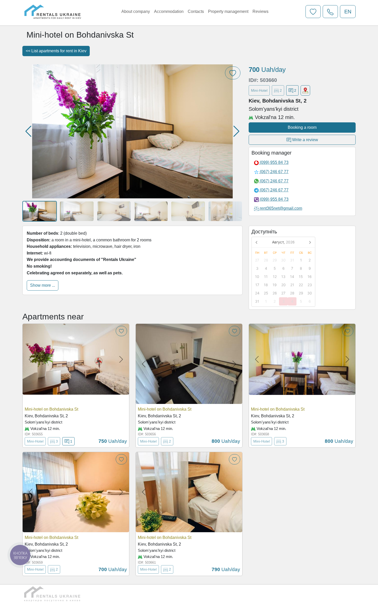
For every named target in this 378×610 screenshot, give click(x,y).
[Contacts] (330, 11)
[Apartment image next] (121, 359)
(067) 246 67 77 (274, 172)
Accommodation (169, 11)
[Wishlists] (313, 11)
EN (347, 11)
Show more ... (42, 285)
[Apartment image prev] (31, 359)
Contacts (196, 11)
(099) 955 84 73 (274, 162)
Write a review (304, 140)
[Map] (305, 90)
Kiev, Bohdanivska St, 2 (46, 416)
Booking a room (302, 127)
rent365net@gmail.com (281, 208)
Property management (228, 11)
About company (135, 11)
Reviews (260, 11)
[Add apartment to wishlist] (121, 331)
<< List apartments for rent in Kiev (56, 51)
